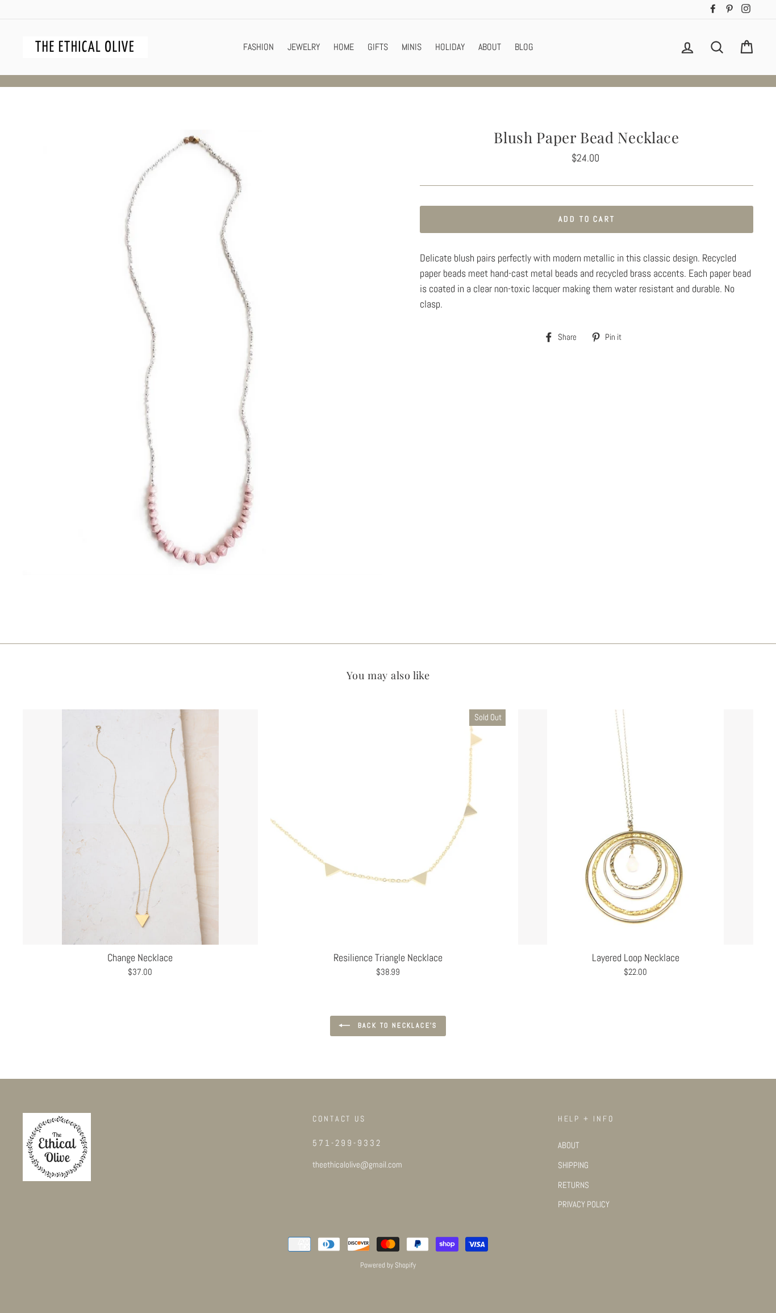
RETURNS (573, 1185)
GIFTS (378, 47)
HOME (343, 47)
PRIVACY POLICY (584, 1204)
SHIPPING (573, 1165)
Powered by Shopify (388, 1265)
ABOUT (489, 47)
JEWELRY (303, 47)
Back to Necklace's (395, 1026)
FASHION (258, 47)
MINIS (412, 47)
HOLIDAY (450, 47)
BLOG (524, 47)
